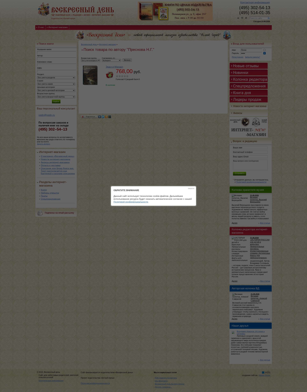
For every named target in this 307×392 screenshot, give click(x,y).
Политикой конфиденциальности (131, 201)
